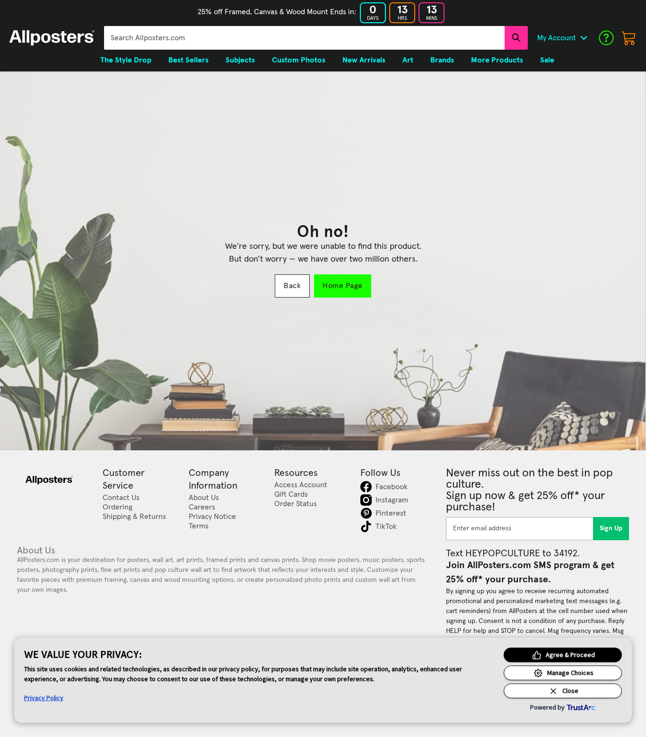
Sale (547, 60)
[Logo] (52, 37)
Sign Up (611, 528)
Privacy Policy (43, 697)
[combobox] (304, 38)
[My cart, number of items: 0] (629, 37)
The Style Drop (125, 60)
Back (292, 286)
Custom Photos (298, 60)
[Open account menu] (583, 38)
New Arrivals (363, 60)
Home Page (342, 286)
